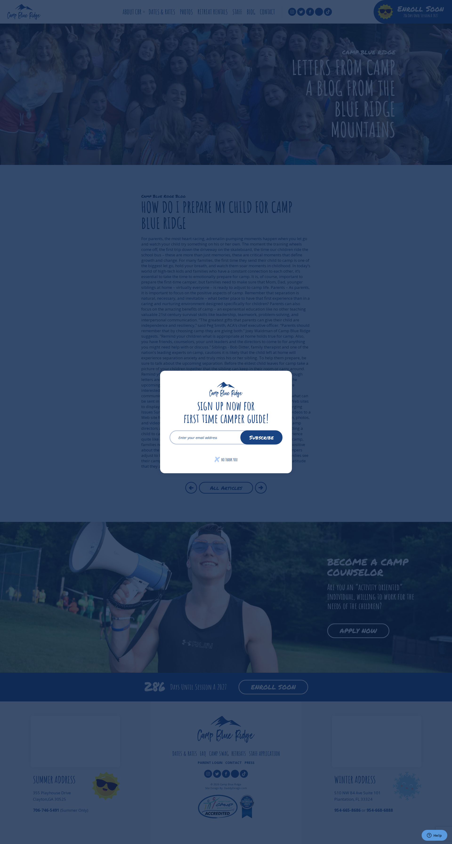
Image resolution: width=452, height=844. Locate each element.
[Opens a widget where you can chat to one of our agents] (434, 836)
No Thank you (226, 459)
